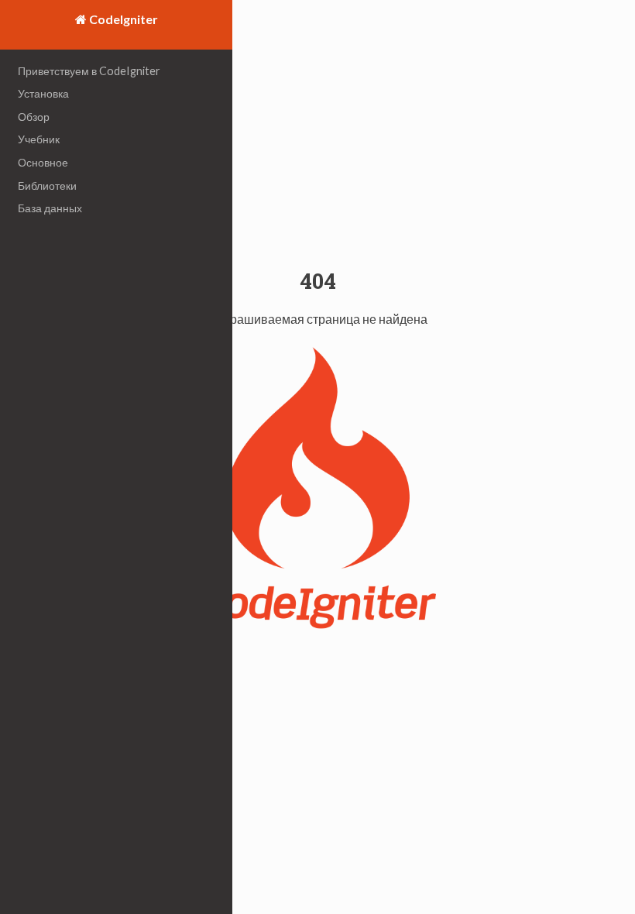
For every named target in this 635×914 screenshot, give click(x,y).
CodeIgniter (122, 19)
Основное (43, 162)
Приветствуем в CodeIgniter (89, 70)
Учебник (39, 139)
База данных (50, 208)
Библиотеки (47, 185)
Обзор (34, 116)
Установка (43, 93)
